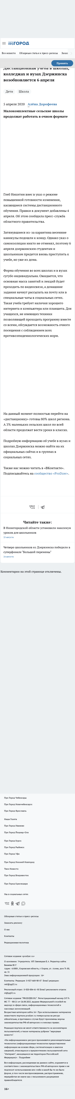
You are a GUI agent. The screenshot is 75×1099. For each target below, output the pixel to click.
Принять (62, 63)
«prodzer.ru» (28, 956)
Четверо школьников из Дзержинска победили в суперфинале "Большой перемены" (36, 551)
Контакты (9, 936)
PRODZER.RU (29, 998)
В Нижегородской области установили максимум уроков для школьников (37, 532)
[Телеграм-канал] (18, 903)
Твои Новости (11, 868)
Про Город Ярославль (15, 810)
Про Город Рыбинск (14, 847)
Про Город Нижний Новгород (19, 862)
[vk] (32, 507)
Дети (9, 91)
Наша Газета (10, 819)
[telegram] (44, 507)
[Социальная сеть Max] (23, 903)
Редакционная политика (16, 942)
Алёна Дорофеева (42, 104)
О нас (7, 929)
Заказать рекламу (13, 922)
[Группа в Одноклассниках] (12, 903)
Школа (24, 91)
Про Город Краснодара (16, 883)
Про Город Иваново (14, 825)
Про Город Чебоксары (15, 797)
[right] (71, 53)
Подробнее (24, 1057)
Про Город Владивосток (16, 875)
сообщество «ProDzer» (51, 473)
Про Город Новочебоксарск (18, 804)
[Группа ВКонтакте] (7, 903)
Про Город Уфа (11, 853)
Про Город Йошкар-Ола (16, 832)
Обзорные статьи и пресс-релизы (38, 53)
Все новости (9, 53)
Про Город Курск (12, 840)
